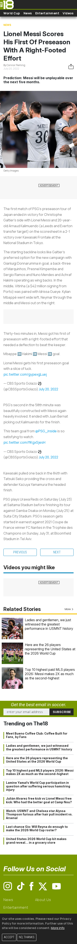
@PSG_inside (46, 431)
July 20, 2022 (48, 389)
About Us (43, 899)
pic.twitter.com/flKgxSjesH (24, 442)
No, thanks (26, 937)
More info (58, 928)
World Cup (11, 13)
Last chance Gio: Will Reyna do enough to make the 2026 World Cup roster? (37, 828)
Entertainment (47, 13)
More (68, 609)
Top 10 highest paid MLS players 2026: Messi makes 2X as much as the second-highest (50, 673)
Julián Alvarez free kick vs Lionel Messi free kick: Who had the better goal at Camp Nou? (39, 800)
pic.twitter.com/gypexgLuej (25, 374)
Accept (9, 937)
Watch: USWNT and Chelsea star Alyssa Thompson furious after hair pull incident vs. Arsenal (39, 814)
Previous (20, 552)
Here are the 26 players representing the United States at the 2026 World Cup (50, 649)
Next (57, 552)
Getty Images (11, 170)
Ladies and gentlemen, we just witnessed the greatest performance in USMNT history (49, 624)
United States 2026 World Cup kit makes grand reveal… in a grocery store (36, 840)
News (28, 13)
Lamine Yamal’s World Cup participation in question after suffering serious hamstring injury (38, 786)
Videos (68, 13)
